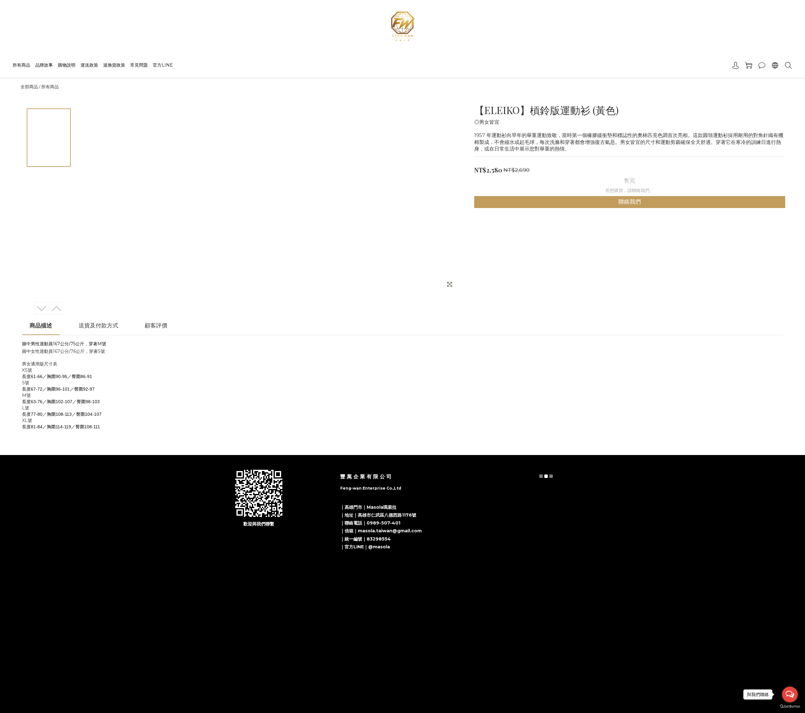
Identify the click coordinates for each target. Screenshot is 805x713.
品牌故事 (44, 65)
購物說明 (66, 65)
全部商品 (29, 87)
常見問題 (139, 65)
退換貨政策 (114, 65)
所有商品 (21, 65)
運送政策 (89, 65)
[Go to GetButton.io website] (790, 707)
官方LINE (163, 65)
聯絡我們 (629, 201)
